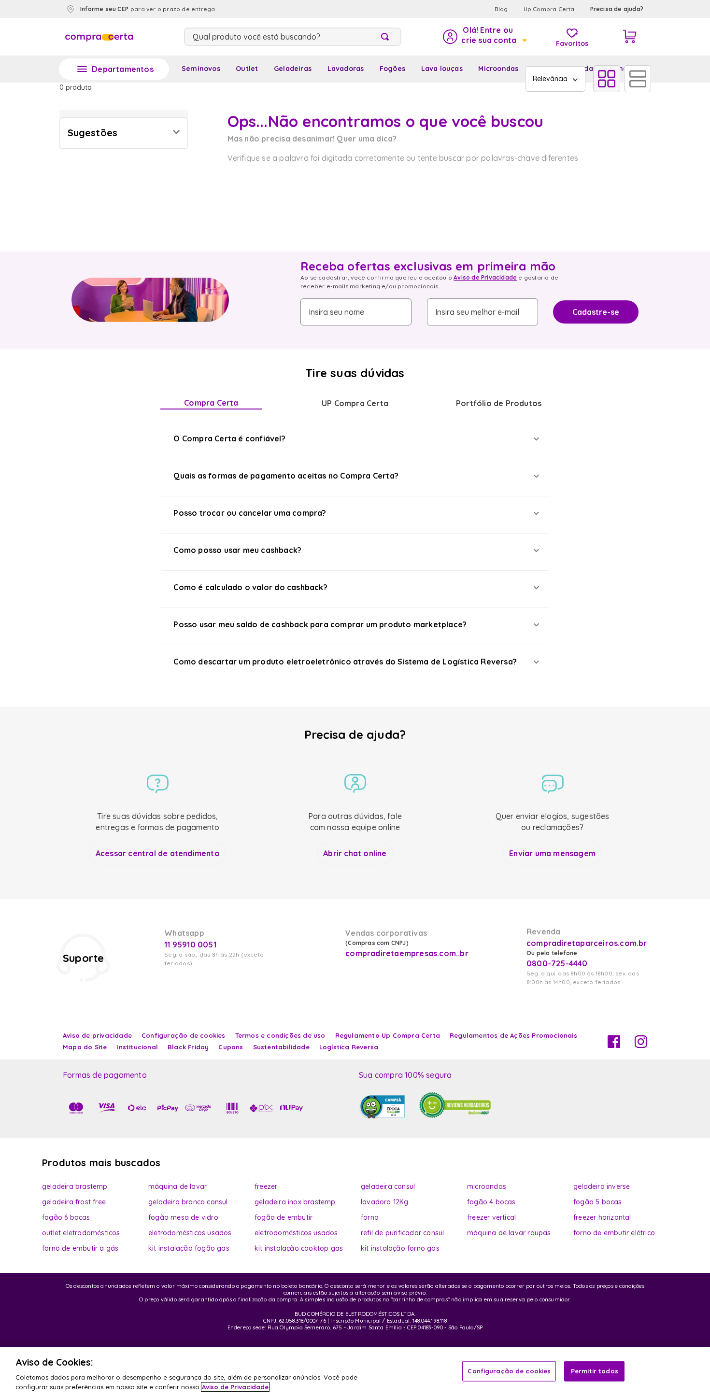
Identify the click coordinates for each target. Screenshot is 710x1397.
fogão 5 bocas (597, 1202)
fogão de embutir (283, 1217)
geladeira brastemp (75, 1186)
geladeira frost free (74, 1202)
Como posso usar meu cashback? (237, 550)
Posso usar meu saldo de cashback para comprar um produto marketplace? (320, 624)
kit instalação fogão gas (188, 1248)
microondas (486, 1186)
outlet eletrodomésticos (81, 1232)
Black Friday (188, 1047)
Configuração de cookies (509, 1371)
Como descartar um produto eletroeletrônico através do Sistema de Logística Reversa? (345, 661)
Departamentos (123, 69)
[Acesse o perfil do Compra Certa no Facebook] (614, 1045)
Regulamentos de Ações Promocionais (513, 1035)
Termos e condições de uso (280, 1035)
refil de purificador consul (402, 1232)
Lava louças (442, 68)
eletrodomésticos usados (190, 1232)
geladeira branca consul (188, 1202)
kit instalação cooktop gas (299, 1248)
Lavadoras (345, 68)
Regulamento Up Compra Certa (387, 1035)
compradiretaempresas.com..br (405, 953)
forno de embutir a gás (80, 1248)
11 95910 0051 (190, 944)
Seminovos (201, 68)
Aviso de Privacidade (485, 277)
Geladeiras (293, 68)
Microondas (498, 68)
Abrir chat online (354, 853)
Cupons (230, 1047)
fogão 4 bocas (491, 1202)
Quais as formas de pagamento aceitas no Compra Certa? (285, 475)
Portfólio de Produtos (498, 403)
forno (370, 1217)
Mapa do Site (85, 1047)
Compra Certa (211, 403)
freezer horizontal (602, 1217)
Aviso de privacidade (97, 1035)
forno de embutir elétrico (614, 1232)
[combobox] (292, 37)
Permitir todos (594, 1371)
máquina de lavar (177, 1186)
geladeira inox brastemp (295, 1202)
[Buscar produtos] (387, 36)
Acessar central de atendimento (158, 853)
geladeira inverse (601, 1186)
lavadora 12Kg (385, 1202)
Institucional (137, 1047)
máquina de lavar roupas (509, 1232)
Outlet (247, 68)
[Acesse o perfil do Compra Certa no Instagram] (641, 1045)
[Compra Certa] (99, 36)
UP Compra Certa (355, 403)
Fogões (392, 68)
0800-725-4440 (557, 963)
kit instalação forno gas (400, 1248)
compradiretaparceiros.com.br (586, 943)
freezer (266, 1186)
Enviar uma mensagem (552, 853)
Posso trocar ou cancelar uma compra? (249, 513)
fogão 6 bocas (66, 1217)
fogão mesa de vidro (183, 1217)
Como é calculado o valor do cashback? (250, 587)
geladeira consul (388, 1186)
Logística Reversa (348, 1047)
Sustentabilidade (281, 1047)
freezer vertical (491, 1217)
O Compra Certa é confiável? (229, 438)
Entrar (484, 36)
